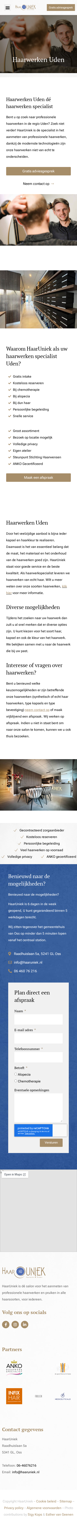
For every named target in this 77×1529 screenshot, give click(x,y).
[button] (7, 7)
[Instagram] (15, 1324)
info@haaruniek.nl (25, 1472)
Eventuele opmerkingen (31, 1090)
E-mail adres (24, 1030)
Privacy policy (13, 1508)
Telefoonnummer (27, 1049)
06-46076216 (26, 1465)
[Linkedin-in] (24, 1324)
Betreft (19, 1068)
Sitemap (66, 1501)
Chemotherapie (29, 1081)
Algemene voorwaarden (44, 1508)
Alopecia (24, 1074)
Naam (19, 1011)
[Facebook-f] (5, 1324)
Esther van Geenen (59, 1514)
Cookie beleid (46, 1501)
